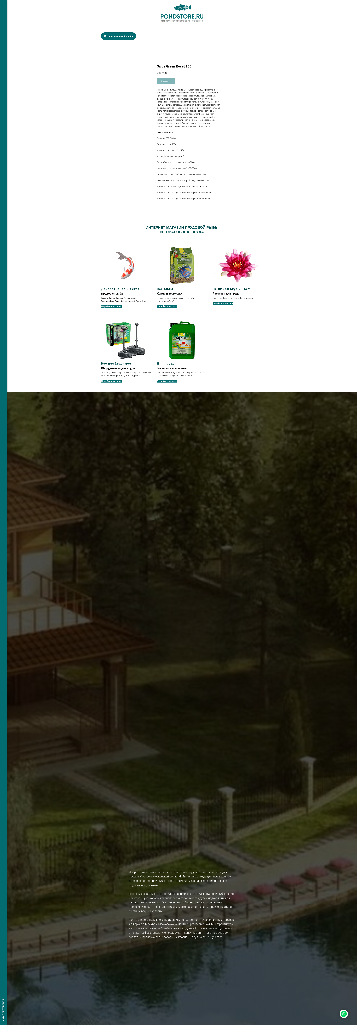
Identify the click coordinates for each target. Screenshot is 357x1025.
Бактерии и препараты (172, 368)
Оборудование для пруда (118, 368)
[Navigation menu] (3, 4)
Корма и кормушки (169, 293)
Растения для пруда (226, 293)
